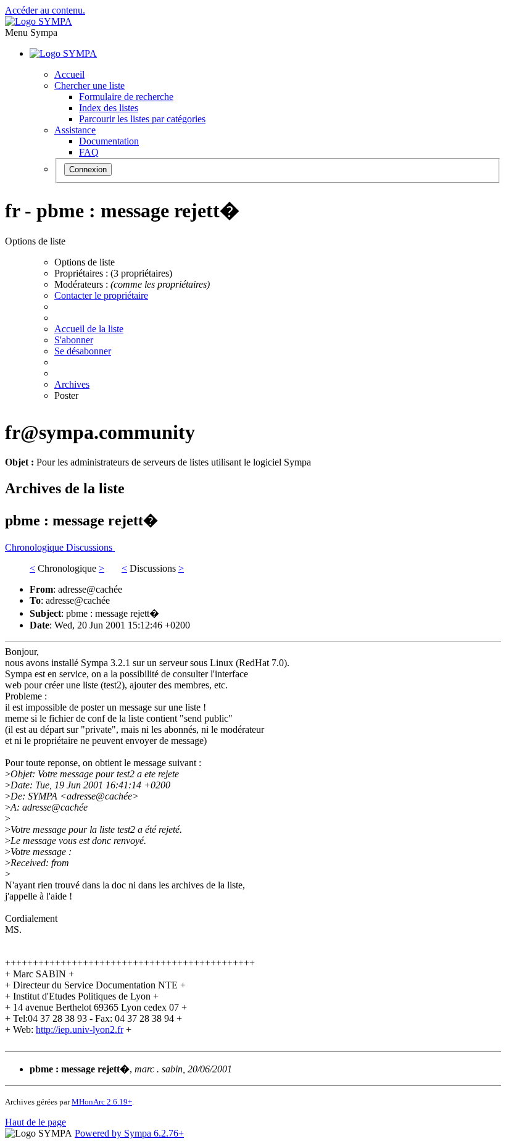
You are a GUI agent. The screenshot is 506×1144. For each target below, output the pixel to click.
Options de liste (84, 262)
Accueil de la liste (88, 329)
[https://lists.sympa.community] (38, 21)
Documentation (109, 141)
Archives (71, 384)
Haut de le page (35, 1122)
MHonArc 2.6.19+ (102, 1101)
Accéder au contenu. (45, 10)
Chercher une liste (89, 85)
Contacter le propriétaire (101, 295)
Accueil (69, 74)
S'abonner (73, 340)
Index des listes (108, 107)
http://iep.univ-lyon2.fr (79, 1029)
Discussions (90, 547)
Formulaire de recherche (126, 96)
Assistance (75, 130)
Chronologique (35, 547)
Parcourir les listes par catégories (142, 119)
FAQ (89, 152)
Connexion (88, 169)
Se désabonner (82, 351)
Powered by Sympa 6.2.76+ (129, 1133)
